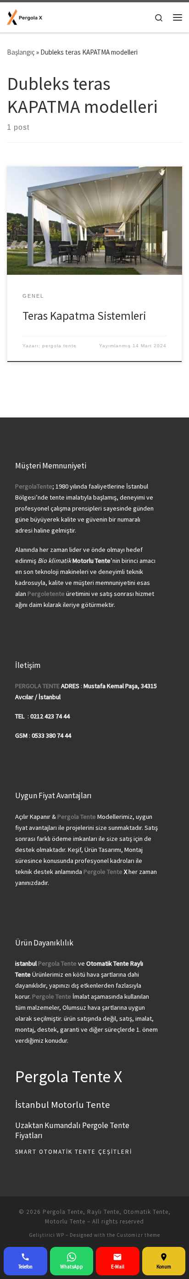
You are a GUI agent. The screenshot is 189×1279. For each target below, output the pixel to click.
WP (60, 1235)
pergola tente (59, 345)
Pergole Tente (102, 871)
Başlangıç (21, 52)
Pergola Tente (57, 963)
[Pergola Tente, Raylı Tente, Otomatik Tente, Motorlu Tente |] (25, 16)
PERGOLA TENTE (37, 686)
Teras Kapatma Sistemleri (84, 315)
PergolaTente (33, 486)
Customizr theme (138, 1235)
